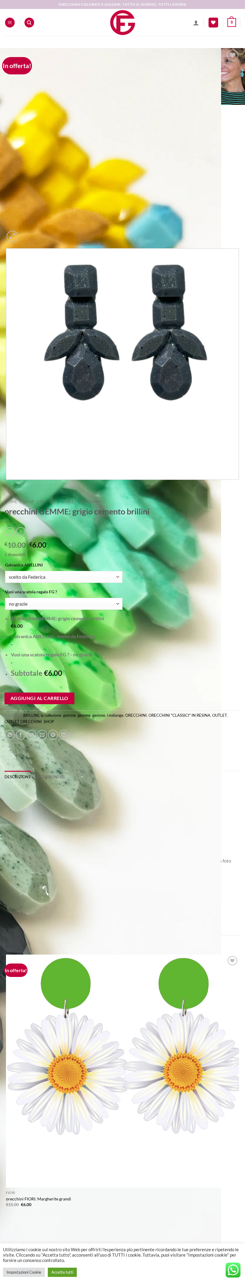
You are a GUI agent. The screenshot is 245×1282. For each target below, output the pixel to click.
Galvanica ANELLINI (24, 564)
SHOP (28, 501)
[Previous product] (20, 531)
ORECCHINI (136, 715)
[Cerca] (29, 22)
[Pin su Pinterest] (53, 735)
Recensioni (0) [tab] (50, 776)
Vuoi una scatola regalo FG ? (31, 591)
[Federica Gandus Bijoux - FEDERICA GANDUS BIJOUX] (122, 22)
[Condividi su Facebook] (21, 735)
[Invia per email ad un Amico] (42, 735)
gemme (69, 715)
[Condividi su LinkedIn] (64, 735)
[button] (10, 22)
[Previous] (7, 485)
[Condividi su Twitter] (31, 735)
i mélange (115, 715)
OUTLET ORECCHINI (81, 501)
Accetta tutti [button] (62, 1272)
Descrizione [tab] (17, 776)
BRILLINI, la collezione (42, 715)
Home (10, 501)
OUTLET (48, 501)
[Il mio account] (196, 22)
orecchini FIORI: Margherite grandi (38, 1198)
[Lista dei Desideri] (213, 22)
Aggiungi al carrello (39, 698)
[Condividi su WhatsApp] (10, 735)
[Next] (27, 233)
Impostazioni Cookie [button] (24, 1272)
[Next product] (9, 531)
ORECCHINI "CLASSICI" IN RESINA (179, 715)
